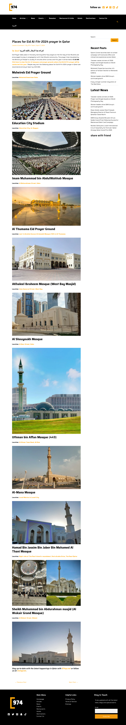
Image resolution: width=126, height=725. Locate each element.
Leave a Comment (18, 45)
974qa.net (66, 668)
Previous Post (20, 682)
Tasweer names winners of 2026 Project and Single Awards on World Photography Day (103, 62)
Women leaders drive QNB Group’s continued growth (102, 77)
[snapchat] (114, 7)
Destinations (90, 18)
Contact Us (103, 18)
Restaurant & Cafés (66, 18)
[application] (26, 18)
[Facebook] (103, 7)
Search (93, 37)
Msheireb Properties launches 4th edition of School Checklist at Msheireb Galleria (104, 70)
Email (96, 707)
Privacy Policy (70, 699)
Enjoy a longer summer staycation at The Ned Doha (103, 83)
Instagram (21, 670)
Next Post (73, 682)
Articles (23, 18)
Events (41, 18)
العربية (14, 26)
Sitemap (68, 704)
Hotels (80, 18)
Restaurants (41, 709)
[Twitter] (107, 7)
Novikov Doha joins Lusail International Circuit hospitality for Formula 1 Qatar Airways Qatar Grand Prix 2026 (104, 127)
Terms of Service (71, 701)
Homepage (40, 699)
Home (14, 18)
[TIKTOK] (25, 714)
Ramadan (52, 18)
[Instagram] (110, 7)
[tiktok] (117, 7)
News (33, 18)
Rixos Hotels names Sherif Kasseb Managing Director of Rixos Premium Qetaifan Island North (103, 112)
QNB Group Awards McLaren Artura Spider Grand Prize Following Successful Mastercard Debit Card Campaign (104, 120)
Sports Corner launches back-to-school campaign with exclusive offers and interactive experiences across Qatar (104, 54)
